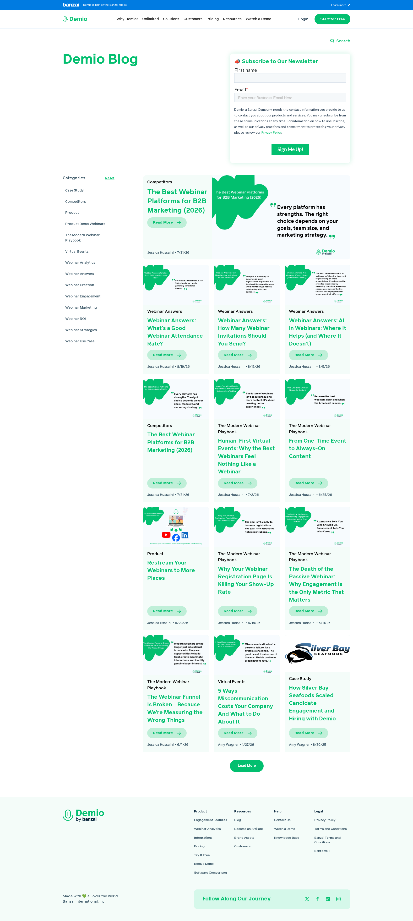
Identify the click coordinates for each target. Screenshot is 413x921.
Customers (193, 19)
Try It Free (202, 855)
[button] (127, 19)
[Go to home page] (91, 815)
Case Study (300, 679)
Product (155, 554)
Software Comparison (210, 872)
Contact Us (282, 820)
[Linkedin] (328, 899)
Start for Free (332, 19)
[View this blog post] (176, 285)
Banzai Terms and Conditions (327, 840)
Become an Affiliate (248, 829)
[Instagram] (338, 899)
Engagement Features (210, 820)
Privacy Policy (325, 820)
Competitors (159, 182)
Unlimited (150, 19)
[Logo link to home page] (75, 19)
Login (303, 19)
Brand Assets (244, 837)
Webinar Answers (164, 311)
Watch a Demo (258, 19)
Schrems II (322, 851)
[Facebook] (317, 899)
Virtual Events (231, 682)
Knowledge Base (286, 837)
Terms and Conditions (330, 829)
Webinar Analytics (207, 829)
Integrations (203, 837)
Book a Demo (204, 864)
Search (343, 41)
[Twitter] (307, 899)
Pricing (212, 19)
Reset (109, 178)
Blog (237, 820)
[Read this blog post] (281, 217)
